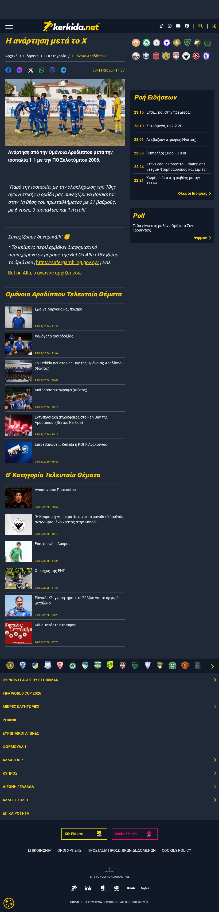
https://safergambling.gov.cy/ (67, 262)
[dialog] (9, 903)
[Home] (71, 26)
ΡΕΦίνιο (10, 720)
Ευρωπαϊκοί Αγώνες (21, 733)
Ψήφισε (200, 238)
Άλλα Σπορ (13, 760)
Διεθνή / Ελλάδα (18, 786)
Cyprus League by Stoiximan (30, 680)
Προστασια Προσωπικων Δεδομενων (122, 850)
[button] (8, 71)
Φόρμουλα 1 (14, 746)
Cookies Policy (176, 850)
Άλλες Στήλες (16, 800)
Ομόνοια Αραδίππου (89, 56)
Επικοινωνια (39, 850)
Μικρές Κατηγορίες (21, 706)
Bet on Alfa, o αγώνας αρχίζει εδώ (45, 273)
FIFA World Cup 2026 (22, 693)
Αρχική (11, 56)
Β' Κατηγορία (55, 56)
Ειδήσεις (31, 56)
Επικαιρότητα (16, 813)
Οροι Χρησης (69, 850)
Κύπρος (10, 773)
